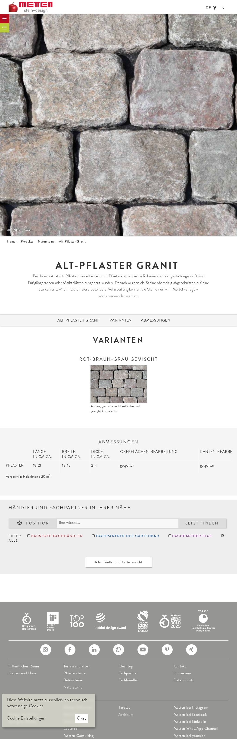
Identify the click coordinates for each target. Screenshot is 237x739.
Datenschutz (184, 680)
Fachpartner (128, 673)
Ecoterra (70, 728)
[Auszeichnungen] (118, 620)
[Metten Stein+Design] (31, 7)
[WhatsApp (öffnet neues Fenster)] (118, 649)
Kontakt (180, 666)
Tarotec (124, 707)
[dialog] (48, 710)
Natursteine (73, 687)
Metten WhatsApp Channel (196, 728)
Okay (82, 718)
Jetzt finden (202, 523)
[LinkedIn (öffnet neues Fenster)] (94, 649)
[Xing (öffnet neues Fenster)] (191, 649)
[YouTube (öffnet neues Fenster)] (143, 649)
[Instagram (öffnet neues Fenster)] (45, 649)
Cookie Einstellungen (26, 718)
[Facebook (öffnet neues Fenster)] (70, 649)
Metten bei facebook (190, 714)
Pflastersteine (75, 673)
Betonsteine (73, 680)
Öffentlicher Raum (24, 666)
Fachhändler (128, 680)
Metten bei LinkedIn (190, 721)
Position (38, 523)
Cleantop (125, 666)
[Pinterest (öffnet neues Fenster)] (167, 649)
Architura (126, 714)
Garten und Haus (23, 673)
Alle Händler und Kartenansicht (118, 562)
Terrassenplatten (77, 666)
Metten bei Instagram (191, 707)
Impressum (182, 673)
